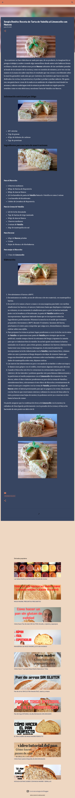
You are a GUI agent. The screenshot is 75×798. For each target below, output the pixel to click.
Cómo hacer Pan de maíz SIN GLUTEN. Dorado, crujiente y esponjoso (36, 624)
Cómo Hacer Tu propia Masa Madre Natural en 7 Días (31, 669)
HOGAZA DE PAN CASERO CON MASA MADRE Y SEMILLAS (32, 781)
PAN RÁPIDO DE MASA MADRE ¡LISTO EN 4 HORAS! (30, 646)
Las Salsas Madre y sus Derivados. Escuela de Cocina (30, 579)
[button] (5, 31)
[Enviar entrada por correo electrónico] (5, 493)
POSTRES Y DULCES (10, 496)
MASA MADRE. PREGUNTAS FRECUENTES (27, 601)
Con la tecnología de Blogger (39, 791)
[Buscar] (72, 2)
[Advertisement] (37, 537)
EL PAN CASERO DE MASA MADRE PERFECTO (28, 736)
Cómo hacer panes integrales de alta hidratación (29, 759)
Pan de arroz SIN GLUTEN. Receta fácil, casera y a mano (32, 691)
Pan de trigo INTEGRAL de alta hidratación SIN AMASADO (32, 714)
